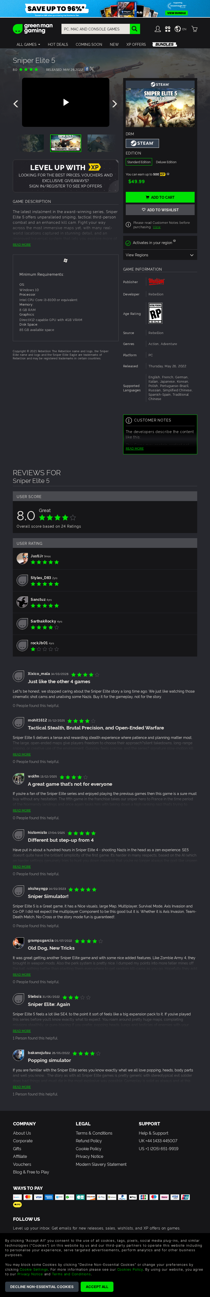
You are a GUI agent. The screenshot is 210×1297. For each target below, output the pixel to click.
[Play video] (65, 102)
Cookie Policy (88, 1148)
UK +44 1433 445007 (158, 1140)
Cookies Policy (130, 1269)
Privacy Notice (89, 1156)
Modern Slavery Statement (101, 1164)
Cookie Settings (34, 1269)
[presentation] (16, 104)
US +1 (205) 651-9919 (158, 1148)
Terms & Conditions (94, 1133)
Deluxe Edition (166, 162)
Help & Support (153, 1133)
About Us (22, 1133)
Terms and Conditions (71, 1274)
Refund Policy (89, 1140)
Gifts (17, 1148)
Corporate (23, 1140)
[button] (28, 44)
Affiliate (20, 1156)
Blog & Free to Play (31, 1171)
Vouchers (22, 1164)
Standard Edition (139, 162)
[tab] (66, 260)
